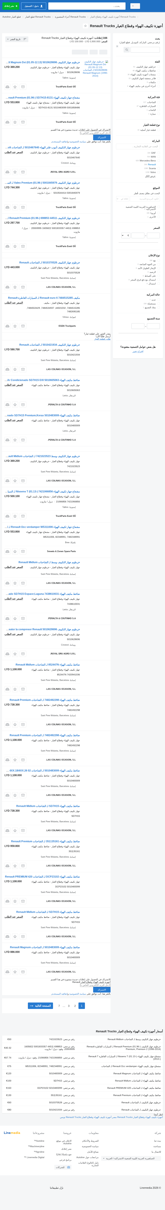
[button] (15, 87)
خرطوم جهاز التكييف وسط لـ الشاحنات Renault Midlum (49, 562)
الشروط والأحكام (90, 1141)
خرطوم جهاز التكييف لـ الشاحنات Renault (141, 1102)
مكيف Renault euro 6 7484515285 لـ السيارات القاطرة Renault (44, 297)
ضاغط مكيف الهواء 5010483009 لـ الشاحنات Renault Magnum (45, 947)
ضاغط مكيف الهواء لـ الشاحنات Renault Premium (137, 1095)
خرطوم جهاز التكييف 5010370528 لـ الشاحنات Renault (49, 262)
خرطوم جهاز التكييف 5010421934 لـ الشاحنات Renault (49, 344)
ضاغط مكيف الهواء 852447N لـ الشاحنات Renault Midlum (48, 664)
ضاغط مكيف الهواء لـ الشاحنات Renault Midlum (138, 1080)
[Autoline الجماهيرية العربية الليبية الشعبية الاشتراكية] (153, 6)
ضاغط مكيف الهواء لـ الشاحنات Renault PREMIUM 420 (134, 1088)
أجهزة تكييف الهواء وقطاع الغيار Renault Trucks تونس (86, 1117)
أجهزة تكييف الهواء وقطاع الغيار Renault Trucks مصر (137, 1117)
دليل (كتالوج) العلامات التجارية (88, 1164)
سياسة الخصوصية (77, 141)
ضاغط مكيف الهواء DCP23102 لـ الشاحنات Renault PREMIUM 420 (42, 876)
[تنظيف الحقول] (117, 46)
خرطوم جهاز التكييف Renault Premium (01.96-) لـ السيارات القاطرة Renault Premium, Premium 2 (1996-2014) (124, 1047)
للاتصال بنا (156, 1152)
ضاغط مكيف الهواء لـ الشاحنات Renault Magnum (137, 1073)
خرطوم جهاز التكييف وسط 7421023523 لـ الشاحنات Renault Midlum (41, 456)
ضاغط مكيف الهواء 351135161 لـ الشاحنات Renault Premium (45, 841)
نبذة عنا (157, 1141)
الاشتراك (102, 137)
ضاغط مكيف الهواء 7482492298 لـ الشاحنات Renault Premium (45, 700)
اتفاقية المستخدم (60, 141)
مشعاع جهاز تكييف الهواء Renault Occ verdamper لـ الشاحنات (131, 1066)
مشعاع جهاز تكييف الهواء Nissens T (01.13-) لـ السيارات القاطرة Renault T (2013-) (124, 1057)
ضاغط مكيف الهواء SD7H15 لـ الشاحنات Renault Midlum (48, 806)
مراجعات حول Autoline (87, 1157)
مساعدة (157, 1146)
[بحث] (122, 6)
